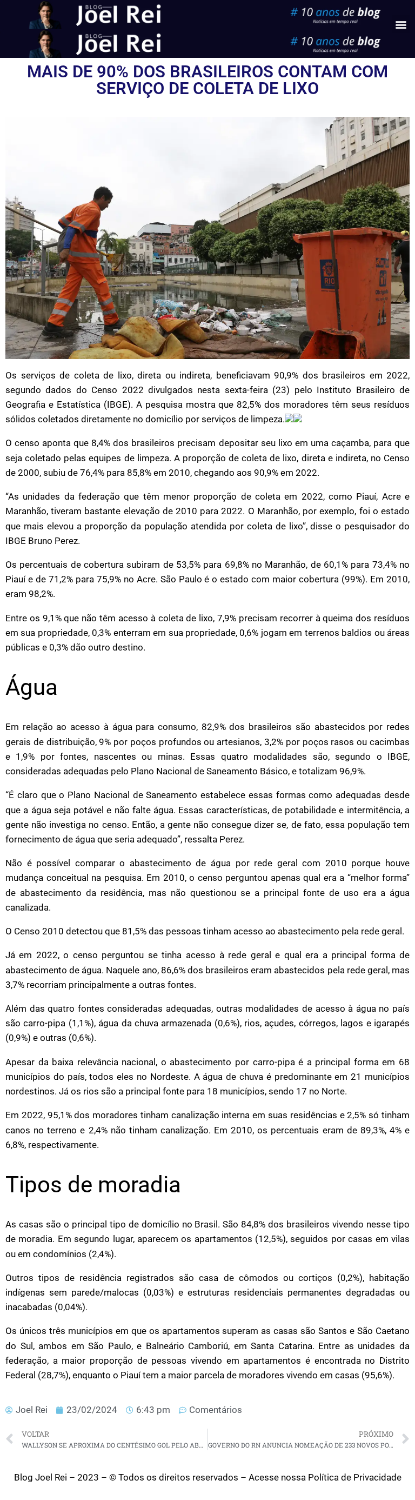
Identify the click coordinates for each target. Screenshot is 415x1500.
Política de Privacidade (354, 1477)
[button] (401, 24)
